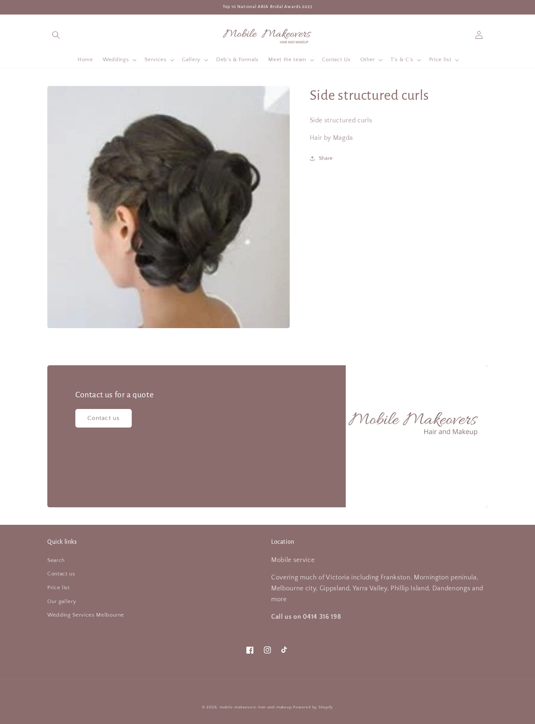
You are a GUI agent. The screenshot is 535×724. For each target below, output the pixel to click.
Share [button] (326, 158)
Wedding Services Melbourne (85, 615)
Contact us (103, 418)
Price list (58, 588)
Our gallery (61, 601)
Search (56, 560)
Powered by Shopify (313, 707)
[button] (56, 34)
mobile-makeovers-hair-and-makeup (255, 707)
